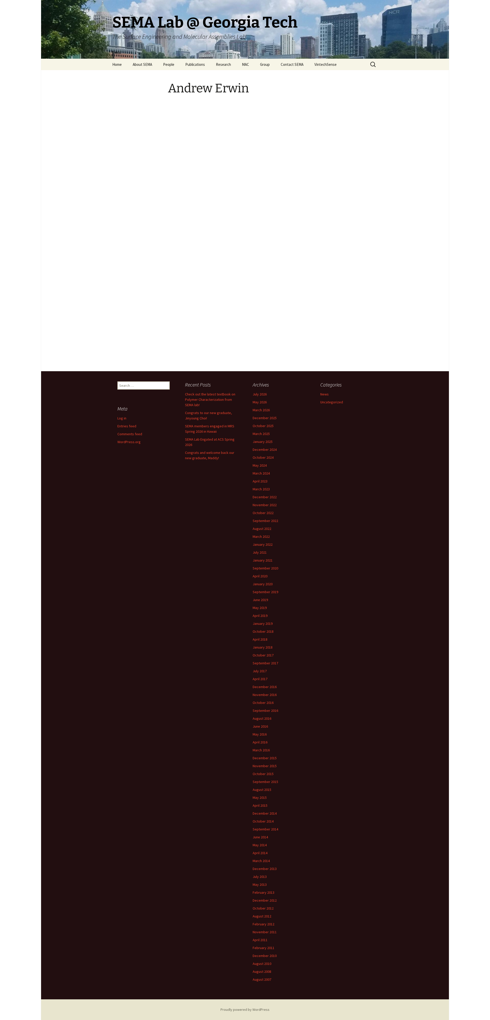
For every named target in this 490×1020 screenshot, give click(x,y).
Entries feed (126, 426)
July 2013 (260, 876)
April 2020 (260, 576)
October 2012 (263, 908)
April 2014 (260, 853)
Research (223, 64)
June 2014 (260, 837)
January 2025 (263, 441)
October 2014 (263, 821)
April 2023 (260, 481)
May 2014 (260, 845)
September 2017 (265, 663)
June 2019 (260, 600)
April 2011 (260, 940)
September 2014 (265, 829)
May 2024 (260, 465)
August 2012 (262, 916)
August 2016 (262, 718)
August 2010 (262, 963)
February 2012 (263, 924)
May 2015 (260, 797)
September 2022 (265, 520)
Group (265, 64)
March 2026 (261, 410)
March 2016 (261, 750)
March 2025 (261, 433)
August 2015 (262, 789)
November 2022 (265, 505)
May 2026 (260, 402)
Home (117, 64)
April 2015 (260, 805)
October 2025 (263, 426)
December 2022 (265, 497)
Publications (195, 64)
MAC (245, 64)
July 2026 (260, 394)
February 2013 (263, 892)
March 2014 (261, 861)
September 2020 (265, 568)
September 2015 (265, 781)
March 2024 (261, 473)
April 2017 (260, 679)
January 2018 (263, 647)
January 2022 (263, 544)
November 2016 (265, 694)
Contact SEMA (292, 64)
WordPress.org (129, 442)
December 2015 (265, 758)
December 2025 (265, 418)
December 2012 (265, 900)
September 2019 (265, 592)
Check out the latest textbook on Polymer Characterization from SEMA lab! (210, 399)
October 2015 (263, 774)
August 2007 (262, 979)
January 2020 (263, 584)
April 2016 (260, 742)
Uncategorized (331, 402)
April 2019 (260, 615)
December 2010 (265, 955)
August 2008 (262, 971)
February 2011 (263, 948)
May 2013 (260, 884)
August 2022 (262, 528)
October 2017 (263, 655)
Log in (121, 418)
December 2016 (265, 687)
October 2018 (263, 631)
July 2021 (260, 552)
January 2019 (263, 623)
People (168, 64)
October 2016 (263, 702)
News (324, 394)
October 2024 (263, 457)
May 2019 (260, 607)
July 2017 (260, 671)
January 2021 (263, 560)
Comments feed (129, 434)
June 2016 (260, 726)
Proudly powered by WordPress (245, 1009)
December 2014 (265, 813)
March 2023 (261, 489)
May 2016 (260, 734)
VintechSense (325, 64)
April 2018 (260, 639)
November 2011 (265, 932)
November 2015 (265, 766)
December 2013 (265, 868)
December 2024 (265, 449)
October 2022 (263, 513)
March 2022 (261, 536)
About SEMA (142, 64)
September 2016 (265, 710)
